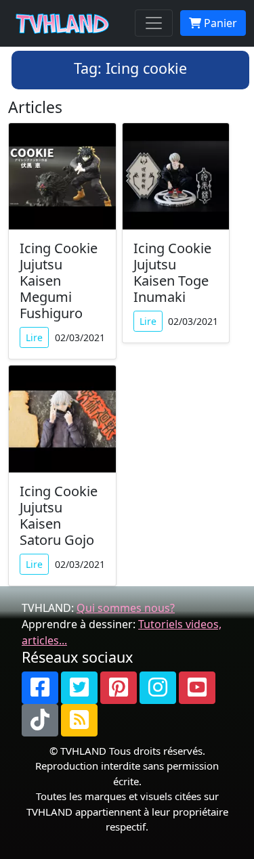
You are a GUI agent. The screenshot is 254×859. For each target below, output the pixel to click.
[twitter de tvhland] (79, 687)
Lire (34, 337)
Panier (219, 23)
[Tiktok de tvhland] (40, 720)
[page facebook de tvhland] (40, 687)
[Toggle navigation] (154, 23)
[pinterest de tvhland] (118, 687)
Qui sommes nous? (126, 607)
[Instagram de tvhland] (158, 687)
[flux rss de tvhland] (79, 720)
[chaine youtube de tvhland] (197, 687)
